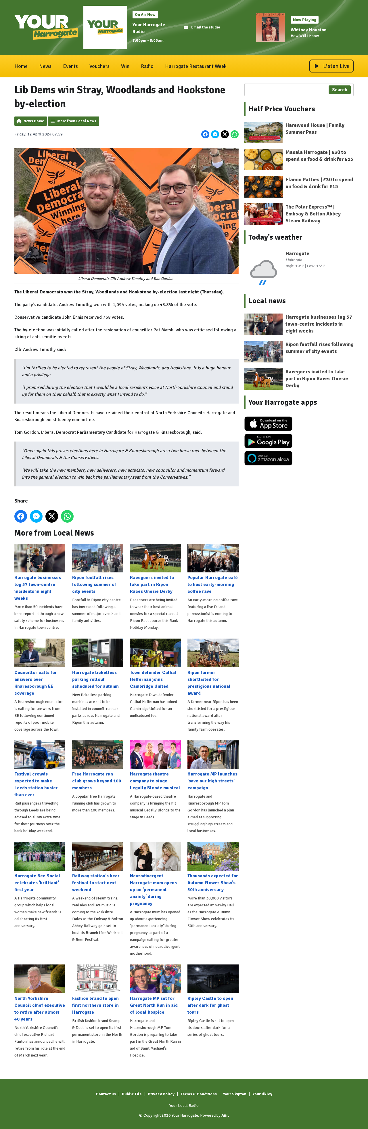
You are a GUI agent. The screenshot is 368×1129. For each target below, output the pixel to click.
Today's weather (275, 237)
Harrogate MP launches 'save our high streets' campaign (212, 781)
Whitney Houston (309, 30)
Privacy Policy (161, 1094)
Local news (267, 300)
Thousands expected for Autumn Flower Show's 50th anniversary (212, 883)
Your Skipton (234, 1094)
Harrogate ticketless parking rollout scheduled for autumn (95, 679)
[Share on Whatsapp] (235, 134)
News (45, 66)
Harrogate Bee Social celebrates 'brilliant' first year (37, 883)
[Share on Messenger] (215, 134)
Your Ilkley (262, 1094)
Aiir (224, 1115)
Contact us (106, 1094)
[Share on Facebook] (205, 134)
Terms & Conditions (199, 1094)
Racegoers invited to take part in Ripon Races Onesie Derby (152, 584)
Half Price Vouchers (281, 109)
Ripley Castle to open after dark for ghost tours (210, 1005)
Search (339, 90)
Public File (132, 1094)
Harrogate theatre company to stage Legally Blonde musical (155, 781)
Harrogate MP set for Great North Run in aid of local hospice (154, 1005)
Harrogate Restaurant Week (196, 66)
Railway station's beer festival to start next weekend (96, 883)
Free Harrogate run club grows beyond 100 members (96, 781)
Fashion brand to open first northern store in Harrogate (95, 1005)
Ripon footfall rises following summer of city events (94, 584)
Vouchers (99, 66)
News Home (34, 121)
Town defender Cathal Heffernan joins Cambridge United (153, 679)
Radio (147, 66)
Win (125, 66)
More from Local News (76, 121)
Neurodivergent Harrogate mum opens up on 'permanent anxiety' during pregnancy (153, 889)
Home (21, 66)
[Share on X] (225, 134)
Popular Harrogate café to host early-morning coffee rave (212, 584)
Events (70, 66)
